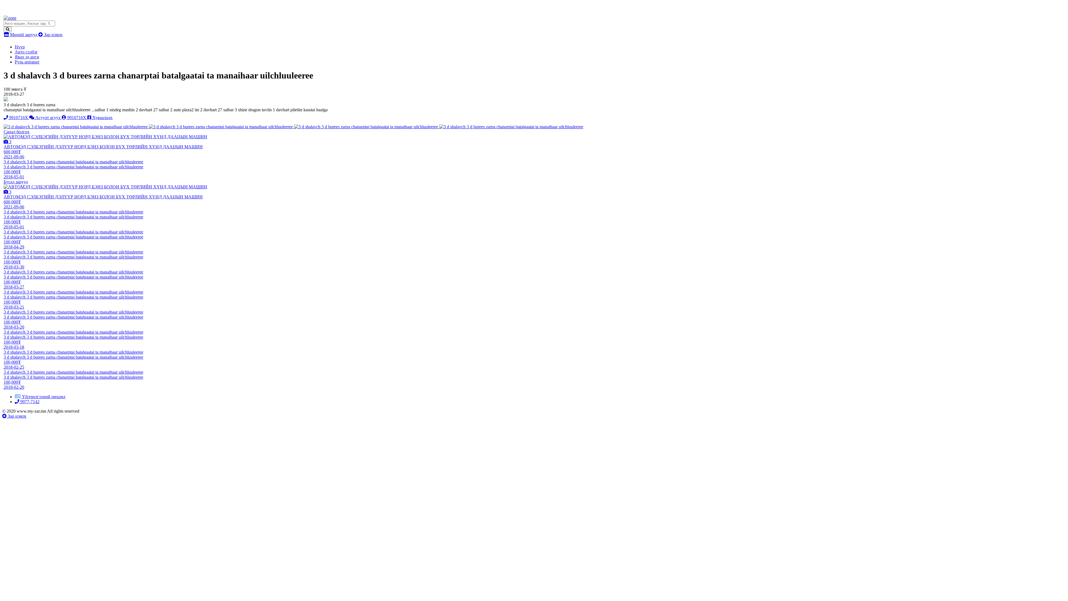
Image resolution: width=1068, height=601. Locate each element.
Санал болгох (16, 131)
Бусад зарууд (16, 181)
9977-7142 (29, 401)
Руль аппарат (27, 62)
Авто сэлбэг (26, 52)
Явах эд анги (27, 57)
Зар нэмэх (53, 34)
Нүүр (20, 47)
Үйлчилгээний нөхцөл (43, 396)
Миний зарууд (23, 34)
